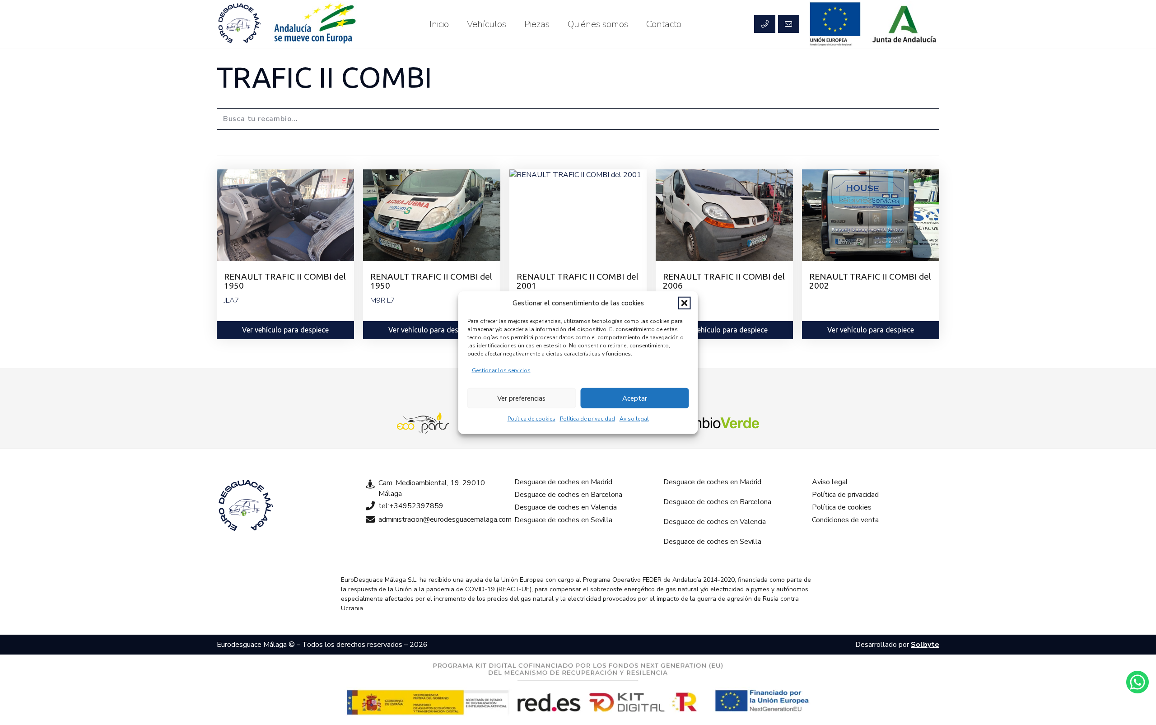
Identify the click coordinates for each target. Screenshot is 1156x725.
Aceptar (634, 397)
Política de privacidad (587, 418)
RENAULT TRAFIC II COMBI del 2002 (870, 280)
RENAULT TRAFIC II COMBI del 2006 (724, 280)
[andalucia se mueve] (314, 24)
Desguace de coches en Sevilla (563, 520)
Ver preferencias (521, 397)
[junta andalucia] (904, 24)
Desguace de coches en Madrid (563, 482)
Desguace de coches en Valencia (565, 507)
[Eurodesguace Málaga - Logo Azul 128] (239, 24)
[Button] (764, 24)
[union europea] (835, 24)
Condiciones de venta (845, 520)
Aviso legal (634, 418)
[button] (684, 303)
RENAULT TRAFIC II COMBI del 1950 (285, 280)
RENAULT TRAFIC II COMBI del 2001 (578, 280)
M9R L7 (382, 300)
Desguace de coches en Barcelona (568, 495)
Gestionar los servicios (501, 370)
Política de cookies (531, 418)
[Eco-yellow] (423, 423)
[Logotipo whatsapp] (1137, 682)
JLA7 (231, 300)
